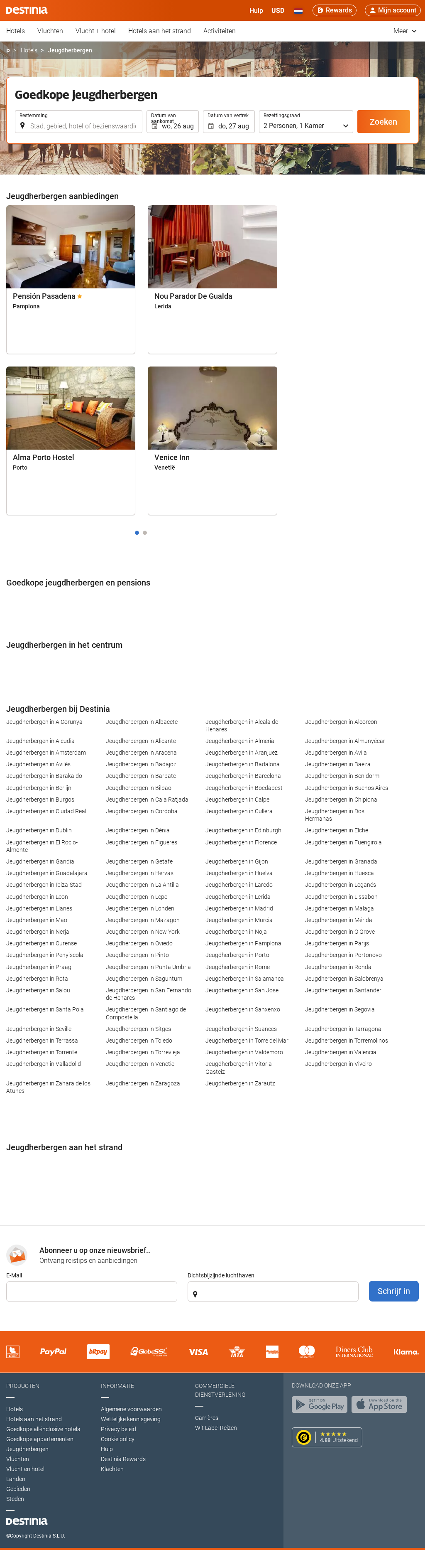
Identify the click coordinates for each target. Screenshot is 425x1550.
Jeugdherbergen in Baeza (338, 764)
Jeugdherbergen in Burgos (40, 799)
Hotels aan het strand (159, 31)
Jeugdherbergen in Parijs (337, 943)
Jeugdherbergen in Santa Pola (45, 1009)
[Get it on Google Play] (322, 1406)
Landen (15, 1479)
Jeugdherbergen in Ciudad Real (46, 811)
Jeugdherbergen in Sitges (138, 1029)
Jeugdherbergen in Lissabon (341, 896)
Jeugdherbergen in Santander (343, 990)
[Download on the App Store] (381, 1406)
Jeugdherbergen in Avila (336, 752)
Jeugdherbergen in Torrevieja (143, 1052)
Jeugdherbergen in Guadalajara (47, 873)
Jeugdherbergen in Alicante (141, 741)
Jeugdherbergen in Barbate (141, 776)
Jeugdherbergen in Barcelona (243, 776)
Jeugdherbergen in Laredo (239, 884)
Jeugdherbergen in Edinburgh (243, 830)
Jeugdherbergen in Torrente (41, 1052)
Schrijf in (394, 1291)
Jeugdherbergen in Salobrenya (344, 978)
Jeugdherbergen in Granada (341, 861)
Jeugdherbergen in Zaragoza (143, 1083)
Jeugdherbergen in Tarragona (343, 1029)
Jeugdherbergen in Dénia (138, 830)
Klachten (112, 1469)
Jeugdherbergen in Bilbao (138, 788)
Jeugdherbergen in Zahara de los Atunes (48, 1087)
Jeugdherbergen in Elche (336, 830)
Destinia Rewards (123, 1459)
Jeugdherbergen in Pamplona (243, 943)
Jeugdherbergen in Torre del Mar (246, 1040)
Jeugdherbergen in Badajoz (141, 764)
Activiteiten (219, 31)
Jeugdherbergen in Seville (38, 1029)
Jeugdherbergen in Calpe (237, 799)
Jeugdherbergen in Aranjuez (241, 752)
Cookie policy (117, 1439)
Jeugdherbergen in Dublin (39, 830)
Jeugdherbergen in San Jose (241, 990)
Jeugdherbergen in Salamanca (244, 978)
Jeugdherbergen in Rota (37, 978)
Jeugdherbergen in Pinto (137, 955)
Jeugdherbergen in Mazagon (143, 920)
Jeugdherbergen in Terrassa (42, 1040)
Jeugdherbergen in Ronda (338, 967)
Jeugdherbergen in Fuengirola (343, 842)
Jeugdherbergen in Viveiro (338, 1063)
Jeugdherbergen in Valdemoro (244, 1052)
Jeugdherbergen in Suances (241, 1029)
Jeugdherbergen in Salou (38, 990)
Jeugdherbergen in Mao (36, 920)
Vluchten (50, 31)
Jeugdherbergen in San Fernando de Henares (148, 994)
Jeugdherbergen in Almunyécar (345, 741)
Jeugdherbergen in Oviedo (139, 943)
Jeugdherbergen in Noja (236, 931)
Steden (15, 1499)
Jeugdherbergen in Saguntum (144, 978)
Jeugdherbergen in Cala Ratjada (147, 799)
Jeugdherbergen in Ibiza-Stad (44, 884)
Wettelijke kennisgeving (131, 1419)
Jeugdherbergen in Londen (140, 908)
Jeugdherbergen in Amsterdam (46, 752)
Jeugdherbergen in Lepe (136, 896)
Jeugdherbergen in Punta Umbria (148, 967)
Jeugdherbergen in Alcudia (40, 741)
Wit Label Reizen (216, 1428)
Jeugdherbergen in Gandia (40, 861)
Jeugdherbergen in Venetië (140, 1063)
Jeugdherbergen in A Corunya (44, 721)
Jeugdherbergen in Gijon (236, 861)
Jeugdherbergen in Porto (237, 955)
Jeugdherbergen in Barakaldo (44, 776)
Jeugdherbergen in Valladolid (43, 1063)
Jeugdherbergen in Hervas (139, 873)
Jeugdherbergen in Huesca (339, 873)
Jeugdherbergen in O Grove (340, 931)
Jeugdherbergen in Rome (237, 967)
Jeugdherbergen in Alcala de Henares (241, 725)
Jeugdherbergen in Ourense (41, 943)
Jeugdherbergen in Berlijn (38, 788)
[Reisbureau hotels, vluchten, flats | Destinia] (27, 10)
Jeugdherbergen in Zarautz (240, 1083)
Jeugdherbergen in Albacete (142, 721)
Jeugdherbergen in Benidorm (342, 776)
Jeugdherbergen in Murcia (239, 920)
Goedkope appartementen (39, 1439)
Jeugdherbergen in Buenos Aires (346, 788)
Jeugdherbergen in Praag (38, 967)
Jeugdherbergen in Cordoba (142, 811)
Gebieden (18, 1489)
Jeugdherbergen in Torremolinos (346, 1040)
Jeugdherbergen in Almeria (239, 741)
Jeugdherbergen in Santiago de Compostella (146, 1013)
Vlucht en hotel (25, 1469)
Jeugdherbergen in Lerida (238, 896)
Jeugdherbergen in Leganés (340, 884)
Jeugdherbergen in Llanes (39, 908)
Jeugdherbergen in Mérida (338, 920)
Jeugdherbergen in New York (143, 931)
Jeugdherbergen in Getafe (139, 861)
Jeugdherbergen (27, 1449)
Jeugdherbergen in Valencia (340, 1052)
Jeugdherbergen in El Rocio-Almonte (42, 846)
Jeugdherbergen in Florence (241, 842)
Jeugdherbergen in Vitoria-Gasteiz (239, 1067)
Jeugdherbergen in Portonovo (343, 955)
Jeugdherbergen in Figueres (141, 842)
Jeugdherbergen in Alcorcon (341, 721)
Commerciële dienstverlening (220, 1390)
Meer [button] (401, 31)
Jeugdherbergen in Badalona (242, 764)
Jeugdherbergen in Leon (37, 896)
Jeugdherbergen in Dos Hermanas (334, 815)
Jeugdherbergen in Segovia (340, 1009)
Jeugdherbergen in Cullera (239, 811)
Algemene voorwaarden (131, 1409)
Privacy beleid (118, 1429)
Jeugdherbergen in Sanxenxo (242, 1009)
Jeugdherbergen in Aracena (141, 752)
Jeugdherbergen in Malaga (339, 908)
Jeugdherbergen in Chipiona (341, 799)
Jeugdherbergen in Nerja (37, 931)
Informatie (117, 1386)
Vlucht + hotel (96, 31)
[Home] (8, 50)
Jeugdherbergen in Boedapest (244, 788)
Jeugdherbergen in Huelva (239, 873)
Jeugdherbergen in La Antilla (142, 884)
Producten (22, 1386)
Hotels (15, 31)
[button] (277, 10)
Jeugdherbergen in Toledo (139, 1040)
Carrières (206, 1418)
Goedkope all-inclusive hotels (43, 1429)
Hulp (107, 1449)
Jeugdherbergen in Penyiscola (44, 955)
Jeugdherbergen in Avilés (38, 764)
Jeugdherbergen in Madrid (239, 908)
